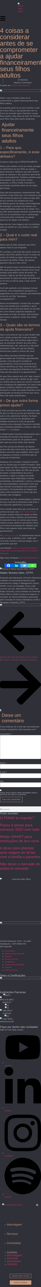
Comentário (6, 734)
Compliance (10, 951)
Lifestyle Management (20, 85)
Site (1, 781)
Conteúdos (14, 1243)
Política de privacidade (14, 953)
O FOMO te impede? (17, 818)
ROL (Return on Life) (9, 535)
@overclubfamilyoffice (29, 558)
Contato (12, 1252)
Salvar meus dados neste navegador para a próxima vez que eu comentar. (18, 793)
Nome (3, 763)
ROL (8, 429)
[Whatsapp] (32, 566)
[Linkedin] (16, 566)
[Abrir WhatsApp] (35, 1281)
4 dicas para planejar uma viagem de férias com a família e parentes (20, 852)
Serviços (12, 1233)
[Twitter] (24, 566)
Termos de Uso (11, 959)
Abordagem (14, 1224)
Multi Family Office (27, 512)
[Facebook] (9, 566)
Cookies (8, 956)
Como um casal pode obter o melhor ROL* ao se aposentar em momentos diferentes (19, 551)
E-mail (3, 772)
